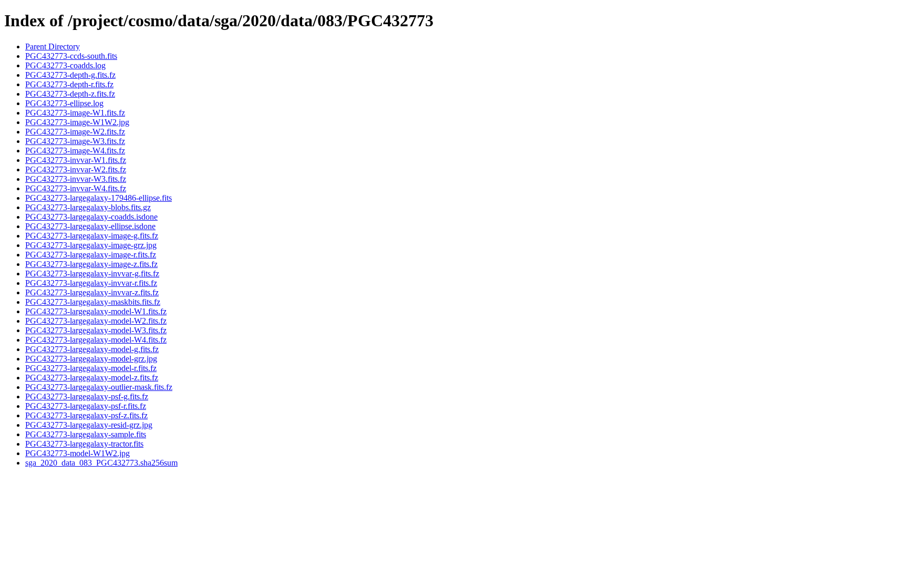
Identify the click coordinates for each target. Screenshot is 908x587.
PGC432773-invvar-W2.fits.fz (75, 169)
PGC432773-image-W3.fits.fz (75, 141)
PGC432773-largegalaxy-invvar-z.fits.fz (92, 292)
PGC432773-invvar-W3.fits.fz (75, 178)
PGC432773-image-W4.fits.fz (75, 150)
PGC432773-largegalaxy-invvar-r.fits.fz (91, 283)
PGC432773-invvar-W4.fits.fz (75, 188)
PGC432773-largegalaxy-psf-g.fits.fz (86, 396)
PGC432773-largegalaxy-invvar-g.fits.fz (92, 273)
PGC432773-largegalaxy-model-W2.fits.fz (96, 320)
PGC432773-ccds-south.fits (71, 56)
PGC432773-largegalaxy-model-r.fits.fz (91, 368)
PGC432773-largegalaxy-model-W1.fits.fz (96, 311)
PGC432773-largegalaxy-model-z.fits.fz (91, 377)
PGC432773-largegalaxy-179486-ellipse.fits (98, 197)
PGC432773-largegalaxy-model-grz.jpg (91, 358)
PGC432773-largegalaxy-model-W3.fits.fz (96, 330)
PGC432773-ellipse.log (64, 103)
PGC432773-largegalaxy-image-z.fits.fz (91, 264)
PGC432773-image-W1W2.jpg (77, 122)
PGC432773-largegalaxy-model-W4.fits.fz (96, 339)
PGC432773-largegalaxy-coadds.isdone (91, 216)
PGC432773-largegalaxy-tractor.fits (84, 443)
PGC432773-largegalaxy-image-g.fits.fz (91, 235)
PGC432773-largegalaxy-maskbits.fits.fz (92, 301)
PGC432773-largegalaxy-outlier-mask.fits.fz (98, 387)
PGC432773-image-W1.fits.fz (75, 112)
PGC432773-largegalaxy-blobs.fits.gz (88, 207)
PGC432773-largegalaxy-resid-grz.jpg (88, 424)
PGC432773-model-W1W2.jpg (77, 453)
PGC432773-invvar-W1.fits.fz (75, 160)
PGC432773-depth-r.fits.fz (69, 84)
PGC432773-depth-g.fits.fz (70, 74)
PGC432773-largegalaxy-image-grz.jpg (91, 245)
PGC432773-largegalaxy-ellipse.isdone (90, 226)
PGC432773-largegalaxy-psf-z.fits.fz (86, 415)
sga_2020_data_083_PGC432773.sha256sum (101, 462)
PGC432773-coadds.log (65, 65)
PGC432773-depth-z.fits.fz (70, 93)
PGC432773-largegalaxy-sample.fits (85, 434)
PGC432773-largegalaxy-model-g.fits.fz (92, 349)
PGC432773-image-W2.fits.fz (75, 131)
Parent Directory (52, 46)
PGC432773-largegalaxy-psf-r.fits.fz (85, 405)
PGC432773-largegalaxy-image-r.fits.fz (90, 254)
